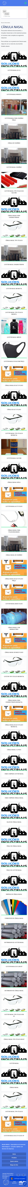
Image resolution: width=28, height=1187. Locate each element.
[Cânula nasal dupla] (14, 471)
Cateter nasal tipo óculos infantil (14, 313)
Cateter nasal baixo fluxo (14, 604)
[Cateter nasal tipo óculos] (14, 1100)
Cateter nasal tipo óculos (14, 1111)
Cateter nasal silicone (14, 458)
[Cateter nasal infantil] (14, 83)
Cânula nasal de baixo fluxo (14, 652)
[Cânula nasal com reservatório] (14, 616)
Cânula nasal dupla (14, 482)
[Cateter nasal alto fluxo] (14, 495)
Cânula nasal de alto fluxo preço (14, 579)
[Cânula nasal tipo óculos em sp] (14, 1028)
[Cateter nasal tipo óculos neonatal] (14, 422)
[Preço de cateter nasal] (14, 859)
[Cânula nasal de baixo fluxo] (14, 641)
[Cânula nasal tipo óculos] (14, 229)
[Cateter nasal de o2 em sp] (14, 955)
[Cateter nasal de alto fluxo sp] (14, 1124)
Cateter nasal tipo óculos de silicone (14, 192)
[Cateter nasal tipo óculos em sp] (14, 1003)
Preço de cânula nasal (14, 846)
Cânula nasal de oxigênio (14, 555)
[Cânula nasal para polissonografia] (14, 519)
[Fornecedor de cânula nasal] (14, 907)
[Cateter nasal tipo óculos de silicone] (14, 180)
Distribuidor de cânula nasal (14, 990)
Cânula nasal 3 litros (14, 750)
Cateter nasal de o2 (14, 70)
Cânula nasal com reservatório (14, 628)
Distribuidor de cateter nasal (14, 942)
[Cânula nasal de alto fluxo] (14, 374)
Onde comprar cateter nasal (14, 774)
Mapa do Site (14, 1165)
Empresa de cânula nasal (14, 894)
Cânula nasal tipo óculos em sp (14, 1039)
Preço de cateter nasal (14, 870)
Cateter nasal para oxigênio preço (14, 119)
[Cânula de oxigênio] (14, 132)
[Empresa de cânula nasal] (14, 883)
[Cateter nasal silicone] (14, 447)
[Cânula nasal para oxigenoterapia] (14, 204)
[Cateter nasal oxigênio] (14, 156)
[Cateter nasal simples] (14, 326)
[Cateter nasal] (14, 1052)
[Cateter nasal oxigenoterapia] (14, 253)
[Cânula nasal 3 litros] (14, 738)
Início (14, 1154)
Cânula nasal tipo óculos (14, 240)
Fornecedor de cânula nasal (14, 918)
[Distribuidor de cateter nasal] (14, 931)
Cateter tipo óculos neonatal (14, 676)
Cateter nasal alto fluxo (14, 506)
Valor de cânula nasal (14, 822)
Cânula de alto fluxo (14, 409)
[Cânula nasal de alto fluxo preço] (14, 568)
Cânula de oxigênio (14, 143)
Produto (14, 1157)
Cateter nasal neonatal (14, 288)
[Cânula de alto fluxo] (14, 398)
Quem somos (14, 1161)
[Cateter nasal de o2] (14, 59)
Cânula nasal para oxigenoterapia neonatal (14, 701)
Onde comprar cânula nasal (14, 798)
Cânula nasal (14, 1087)
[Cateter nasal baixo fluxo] (14, 592)
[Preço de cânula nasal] (14, 835)
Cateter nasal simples (14, 337)
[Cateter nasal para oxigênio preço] (14, 107)
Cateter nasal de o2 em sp (14, 966)
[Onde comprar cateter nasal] (14, 762)
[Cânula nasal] (14, 1076)
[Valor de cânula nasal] (14, 810)
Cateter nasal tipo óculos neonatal (14, 434)
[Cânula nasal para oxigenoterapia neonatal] (14, 689)
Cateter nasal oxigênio (14, 167)
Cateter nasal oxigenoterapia (14, 264)
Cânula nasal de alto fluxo (14, 385)
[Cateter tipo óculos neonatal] (14, 665)
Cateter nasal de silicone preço (14, 361)
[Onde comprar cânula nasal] (14, 786)
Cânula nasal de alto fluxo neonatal (14, 726)
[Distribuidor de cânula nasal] (14, 979)
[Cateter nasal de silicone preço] (14, 350)
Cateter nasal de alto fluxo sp (14, 1135)
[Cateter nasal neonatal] (14, 277)
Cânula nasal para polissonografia (14, 531)
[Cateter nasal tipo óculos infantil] (14, 301)
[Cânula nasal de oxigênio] (14, 544)
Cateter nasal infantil (14, 94)
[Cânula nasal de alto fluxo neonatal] (14, 714)
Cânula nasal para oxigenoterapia (14, 216)
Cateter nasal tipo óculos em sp (14, 1015)
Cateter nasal (14, 1063)
